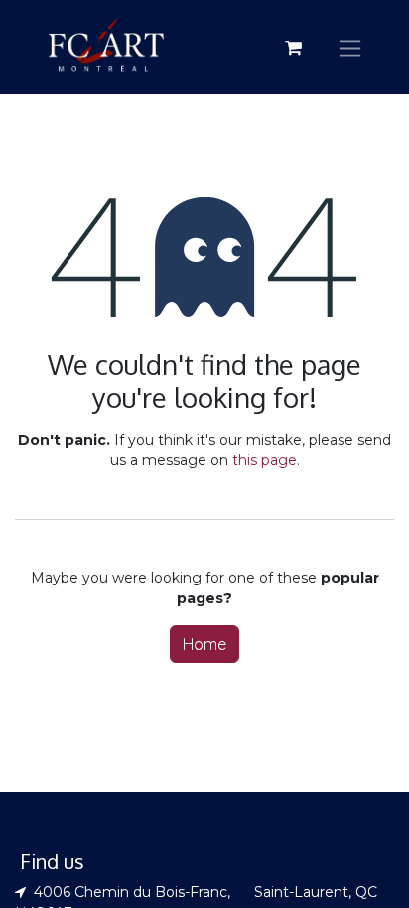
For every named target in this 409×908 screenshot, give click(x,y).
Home (204, 644)
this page (264, 460)
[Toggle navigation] (350, 47)
